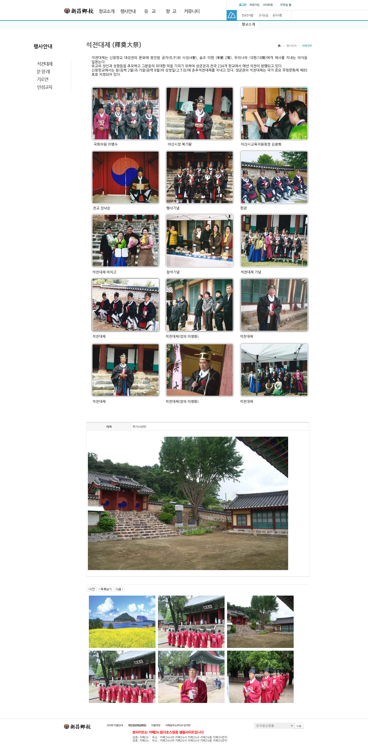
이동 (298, 725)
